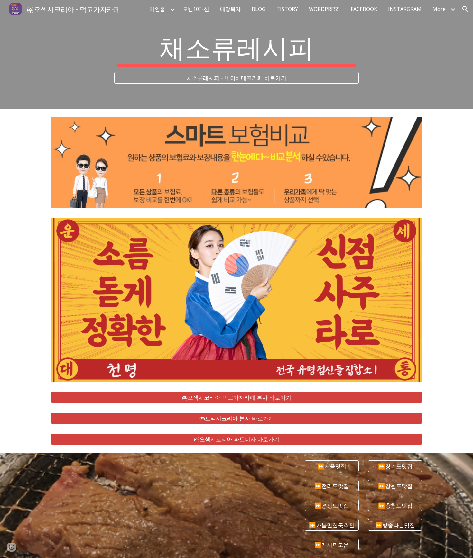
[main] (236, 49)
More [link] (439, 9)
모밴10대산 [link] (196, 9)
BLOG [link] (258, 9)
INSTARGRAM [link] (405, 9)
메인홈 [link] (157, 9)
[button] (465, 9)
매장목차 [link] (230, 9)
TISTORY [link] (287, 9)
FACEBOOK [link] (364, 9)
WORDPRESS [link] (324, 9)
